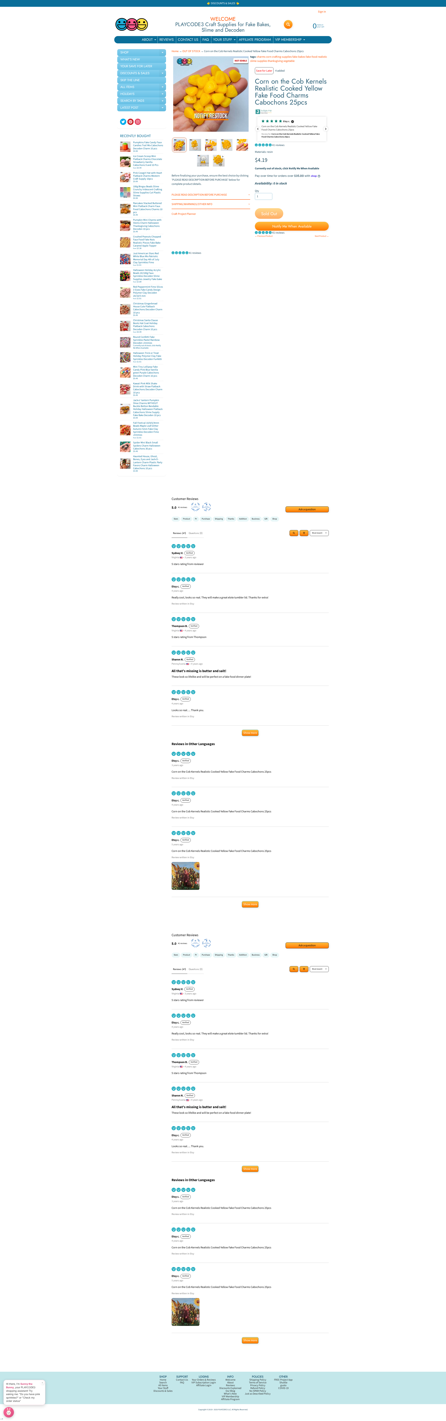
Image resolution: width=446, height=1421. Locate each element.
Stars (176, 518)
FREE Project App (283, 1380)
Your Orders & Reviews (204, 1380)
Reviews (230, 1385)
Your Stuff (163, 1388)
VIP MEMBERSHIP (290, 40)
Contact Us (182, 1380)
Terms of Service (257, 1382)
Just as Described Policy (258, 1394)
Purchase (206, 518)
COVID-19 (283, 1388)
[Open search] (294, 533)
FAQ (205, 39)
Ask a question (307, 509)
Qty (257, 191)
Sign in (322, 11)
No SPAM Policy (257, 1391)
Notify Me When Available (291, 226)
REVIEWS (166, 39)
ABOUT (149, 40)
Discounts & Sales (162, 1391)
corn (268, 57)
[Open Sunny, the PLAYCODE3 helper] (8, 1412)
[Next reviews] (326, 129)
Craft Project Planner (184, 214)
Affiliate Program (230, 1399)
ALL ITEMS (143, 88)
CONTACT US (188, 39)
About (230, 1382)
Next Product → (322, 236)
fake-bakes (298, 57)
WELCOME (223, 19)
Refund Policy (257, 1388)
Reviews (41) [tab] (179, 533)
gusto (283, 1385)
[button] (291, 129)
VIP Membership (230, 1396)
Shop (274, 518)
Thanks (231, 518)
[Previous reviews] (258, 129)
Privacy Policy (257, 1385)
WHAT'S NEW (130, 59)
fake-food (311, 57)
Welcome (230, 1380)
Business (256, 518)
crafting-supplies (282, 57)
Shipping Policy (257, 1380)
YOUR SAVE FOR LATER (136, 66)
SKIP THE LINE (130, 80)
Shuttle (283, 1382)
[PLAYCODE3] (131, 24)
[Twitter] (123, 122)
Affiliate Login (203, 1385)
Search (163, 1382)
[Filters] (304, 533)
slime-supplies (258, 61)
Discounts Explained (230, 1388)
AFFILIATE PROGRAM (255, 39)
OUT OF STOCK (191, 51)
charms (261, 57)
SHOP (143, 53)
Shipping (219, 518)
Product (186, 518)
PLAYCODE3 (223, 1409)
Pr (196, 518)
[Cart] (160, 150)
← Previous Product (264, 236)
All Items (163, 1385)
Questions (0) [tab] (195, 533)
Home (175, 51)
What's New (230, 1394)
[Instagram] (138, 122)
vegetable (289, 61)
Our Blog (230, 1391)
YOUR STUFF (224, 40)
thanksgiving (275, 61)
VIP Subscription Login (203, 1382)
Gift (265, 518)
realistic (322, 57)
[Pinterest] (130, 122)
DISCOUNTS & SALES (143, 74)
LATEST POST (143, 108)
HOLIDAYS (143, 95)
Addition (243, 518)
